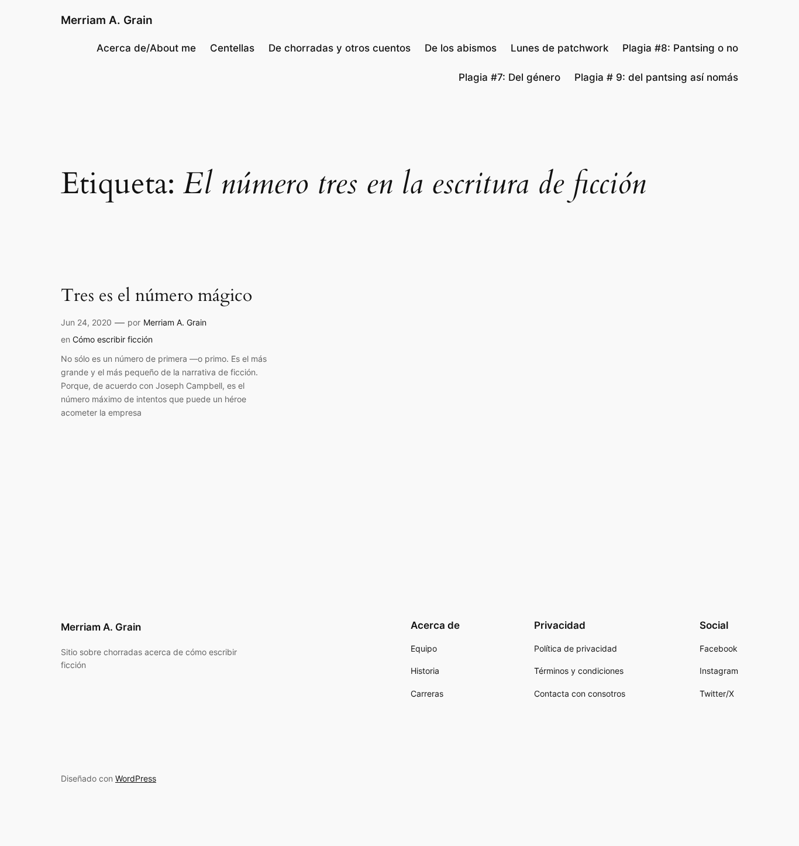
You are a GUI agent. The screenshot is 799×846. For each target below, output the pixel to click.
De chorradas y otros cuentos (339, 48)
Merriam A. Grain (107, 20)
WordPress (135, 778)
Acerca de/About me (146, 48)
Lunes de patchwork (559, 48)
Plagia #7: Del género (509, 77)
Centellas (232, 48)
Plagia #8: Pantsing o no (680, 48)
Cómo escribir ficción (113, 339)
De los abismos (461, 48)
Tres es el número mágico (156, 296)
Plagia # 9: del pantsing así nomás (656, 77)
